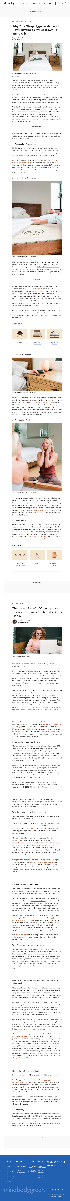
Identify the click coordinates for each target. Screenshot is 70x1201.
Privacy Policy (55, 1191)
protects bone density (38, 901)
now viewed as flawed (20, 1036)
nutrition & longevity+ (19, 1169)
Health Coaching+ (21, 1166)
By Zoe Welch (16, 39)
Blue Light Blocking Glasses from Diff (41, 402)
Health (9, 1166)
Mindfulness (10, 1176)
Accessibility (50, 1194)
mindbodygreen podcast (32, 1167)
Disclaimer (50, 1191)
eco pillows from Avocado (37, 536)
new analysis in (46, 724)
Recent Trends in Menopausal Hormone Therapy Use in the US (36, 710)
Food (8, 1168)
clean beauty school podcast (32, 1170)
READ (25, 3)
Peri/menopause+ (21, 1172)
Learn (19, 1161)
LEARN (33, 3)
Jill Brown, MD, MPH (36, 828)
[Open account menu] (66, 3)
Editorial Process (53, 1196)
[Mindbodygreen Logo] (10, 3)
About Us (40, 1177)
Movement (10, 1171)
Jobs (50, 1189)
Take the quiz (41, 1172)
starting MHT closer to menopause (42, 862)
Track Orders (41, 1170)
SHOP (51, 3)
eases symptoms (22, 935)
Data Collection (62, 1194)
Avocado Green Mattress (32, 289)
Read (9, 1161)
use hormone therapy (41, 707)
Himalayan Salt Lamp (22, 532)
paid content (16, 21)
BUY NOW (19, 333)
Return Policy (61, 1191)
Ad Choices (56, 1194)
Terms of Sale (54, 1189)
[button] (22, 40)
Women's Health (18, 603)
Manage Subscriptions (42, 1167)
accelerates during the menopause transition (28, 843)
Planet (9, 1181)
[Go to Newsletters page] (59, 3)
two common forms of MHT (33, 755)
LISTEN (42, 3)
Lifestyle (9, 1173)
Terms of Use (61, 1189)
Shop (40, 1161)
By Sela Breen (22, 622)
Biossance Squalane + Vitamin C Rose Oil (32, 510)
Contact (40, 1175)
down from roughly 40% (38, 683)
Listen (31, 1161)
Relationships (11, 1178)
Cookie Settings (60, 1196)
